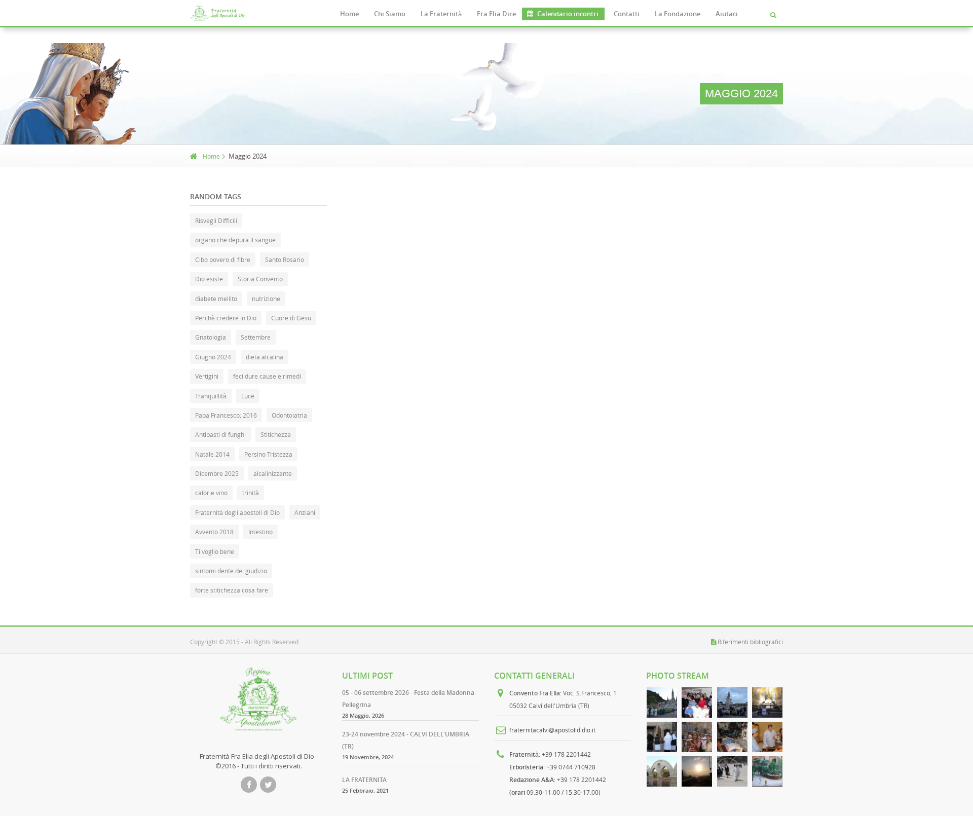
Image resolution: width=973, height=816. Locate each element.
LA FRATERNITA (364, 779)
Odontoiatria (289, 415)
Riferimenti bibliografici (750, 642)
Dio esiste (209, 279)
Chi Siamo (389, 13)
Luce (247, 396)
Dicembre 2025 (217, 473)
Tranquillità (211, 396)
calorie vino (211, 493)
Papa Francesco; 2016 (226, 415)
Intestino (260, 532)
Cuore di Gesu (291, 318)
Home (349, 13)
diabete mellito (216, 298)
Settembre (256, 337)
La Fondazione (677, 13)
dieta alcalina (264, 357)
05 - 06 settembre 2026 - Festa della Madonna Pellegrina (408, 698)
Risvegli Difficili (216, 220)
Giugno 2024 (213, 357)
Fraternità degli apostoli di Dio (237, 512)
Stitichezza (275, 434)
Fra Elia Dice (496, 13)
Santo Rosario (284, 259)
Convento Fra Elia (534, 693)
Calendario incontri (567, 13)
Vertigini (206, 376)
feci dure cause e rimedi (267, 376)
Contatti (627, 13)
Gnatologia (210, 337)
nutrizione (266, 298)
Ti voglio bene (214, 551)
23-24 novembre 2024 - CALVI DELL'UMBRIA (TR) (405, 740)
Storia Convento (260, 279)
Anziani (304, 512)
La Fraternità (441, 13)
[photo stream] (662, 702)
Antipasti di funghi (220, 434)
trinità (250, 493)
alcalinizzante (272, 473)
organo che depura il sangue (235, 240)
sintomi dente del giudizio (231, 571)
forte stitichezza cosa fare (231, 590)
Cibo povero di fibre (222, 259)
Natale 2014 (212, 454)
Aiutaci (727, 13)
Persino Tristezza (268, 454)
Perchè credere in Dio (225, 318)
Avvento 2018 (214, 532)
